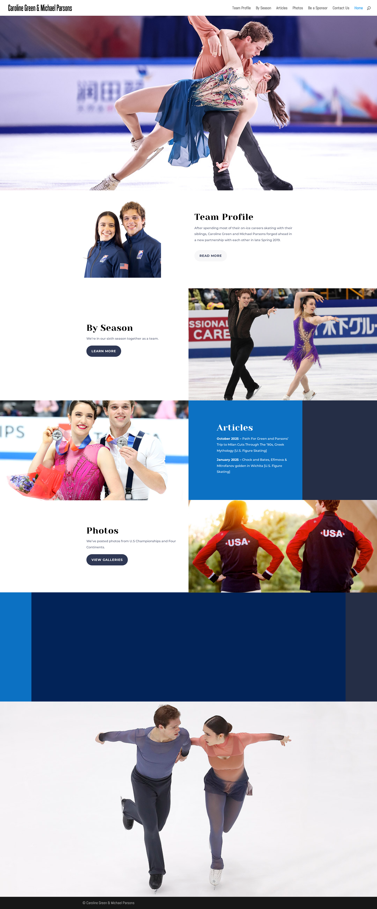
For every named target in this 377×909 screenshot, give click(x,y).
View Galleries (107, 560)
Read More (210, 256)
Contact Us (341, 8)
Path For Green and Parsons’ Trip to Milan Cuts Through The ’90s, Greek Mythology (252, 445)
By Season (263, 8)
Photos (298, 8)
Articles (281, 8)
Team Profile (241, 8)
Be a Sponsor (318, 8)
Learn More (104, 351)
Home (358, 8)
